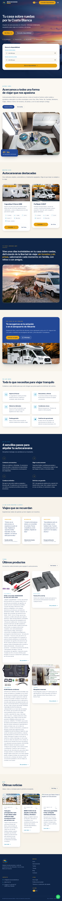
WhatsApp (27, 337)
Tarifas (34, 866)
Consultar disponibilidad (47, 2)
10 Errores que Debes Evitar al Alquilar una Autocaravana (50, 812)
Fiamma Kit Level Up (39, 596)
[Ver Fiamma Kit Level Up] (46, 581)
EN (36, 2)
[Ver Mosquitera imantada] (46, 675)
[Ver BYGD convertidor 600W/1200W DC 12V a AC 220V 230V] (16, 581)
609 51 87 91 (7, 882)
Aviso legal (35, 879)
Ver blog (53, 788)
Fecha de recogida (10, 50)
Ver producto (23, 660)
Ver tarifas (20, 106)
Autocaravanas (36, 863)
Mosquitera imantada (39, 689)
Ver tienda (53, 565)
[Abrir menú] (58, 2)
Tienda (34, 868)
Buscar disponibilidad (30, 65)
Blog (34, 870)
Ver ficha (23, 227)
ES (34, 2)
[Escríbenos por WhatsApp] (58, 897)
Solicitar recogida (13, 337)
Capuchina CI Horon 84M (13, 204)
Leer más (6, 844)
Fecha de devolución (11, 57)
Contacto (35, 872)
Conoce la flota (8, 106)
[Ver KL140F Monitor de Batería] (16, 675)
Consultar (10, 227)
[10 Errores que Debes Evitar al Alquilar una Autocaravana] (51, 799)
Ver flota (7, 33)
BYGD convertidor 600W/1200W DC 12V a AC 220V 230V (13, 596)
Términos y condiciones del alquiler (41, 884)
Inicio (34, 861)
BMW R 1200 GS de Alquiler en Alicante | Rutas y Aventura (30, 812)
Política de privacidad (38, 882)
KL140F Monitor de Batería (11, 689)
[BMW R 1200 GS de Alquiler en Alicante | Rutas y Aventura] (31, 799)
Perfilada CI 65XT (40, 204)
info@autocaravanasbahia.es (11, 879)
